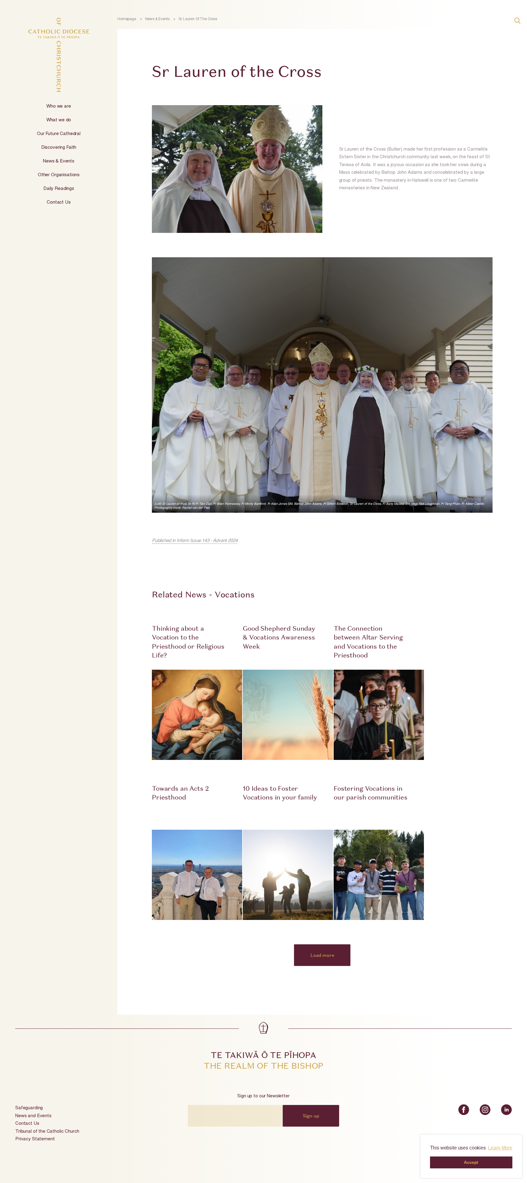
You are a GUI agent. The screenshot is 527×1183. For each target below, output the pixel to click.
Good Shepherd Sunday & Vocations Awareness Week (279, 637)
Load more (322, 955)
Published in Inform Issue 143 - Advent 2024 (195, 541)
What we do (58, 120)
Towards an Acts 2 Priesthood (180, 792)
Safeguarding (29, 1108)
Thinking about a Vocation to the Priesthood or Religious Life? (188, 641)
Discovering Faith (58, 147)
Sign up (311, 1116)
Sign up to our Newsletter (263, 1096)
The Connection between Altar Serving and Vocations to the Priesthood (368, 641)
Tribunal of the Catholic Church (47, 1131)
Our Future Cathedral (59, 134)
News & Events (58, 161)
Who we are (58, 106)
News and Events (33, 1116)
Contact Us (59, 202)
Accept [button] (471, 1162)
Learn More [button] (500, 1147)
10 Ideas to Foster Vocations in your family (280, 792)
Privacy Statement (35, 1139)
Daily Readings (58, 189)
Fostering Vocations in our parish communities (370, 792)
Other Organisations (59, 175)
